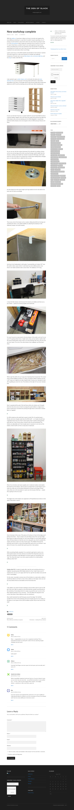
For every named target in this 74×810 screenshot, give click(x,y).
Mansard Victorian (54, 173)
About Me (9, 22)
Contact (44, 22)
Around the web (59, 132)
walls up (13, 38)
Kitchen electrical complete (56, 113)
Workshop (10, 614)
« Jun (50, 793)
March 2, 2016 (10, 34)
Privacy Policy (31, 792)
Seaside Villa (62, 179)
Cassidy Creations (61, 138)
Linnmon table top (38, 56)
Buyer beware (53, 138)
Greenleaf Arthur (61, 155)
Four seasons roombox (55, 151)
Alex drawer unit (28, 56)
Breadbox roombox (60, 136)
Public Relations (31, 778)
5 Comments (22, 34)
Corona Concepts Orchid (55, 142)
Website (9, 745)
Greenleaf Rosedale (54, 159)
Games (29, 776)
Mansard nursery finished (56, 96)
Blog (15, 22)
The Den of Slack (37, 8)
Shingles (52, 181)
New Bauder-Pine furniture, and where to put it (58, 92)
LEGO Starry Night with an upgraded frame (58, 101)
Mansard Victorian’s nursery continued (58, 105)
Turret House (53, 185)
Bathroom (53, 134)
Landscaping (57, 169)
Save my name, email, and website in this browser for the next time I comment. (27, 751)
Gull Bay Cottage (63, 163)
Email (8, 739)
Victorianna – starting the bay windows (37, 619)
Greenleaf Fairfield (54, 157)
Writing (29, 783)
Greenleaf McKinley (62, 157)
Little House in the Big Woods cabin (57, 171)
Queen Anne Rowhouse (55, 177)
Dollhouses (21, 22)
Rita (12, 690)
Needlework (63, 175)
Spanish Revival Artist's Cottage (56, 183)
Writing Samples (30, 22)
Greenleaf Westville (54, 163)
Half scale (60, 165)
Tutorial (58, 185)
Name (8, 733)
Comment (9, 720)
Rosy (52, 179)
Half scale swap (54, 167)
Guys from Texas (54, 165)
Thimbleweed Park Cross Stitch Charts (58, 49)
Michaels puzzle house (55, 175)
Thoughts (30, 781)
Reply (12, 644)
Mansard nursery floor (55, 109)
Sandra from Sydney (15, 674)
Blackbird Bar (53, 136)
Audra (12, 649)
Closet (57, 140)
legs (10, 57)
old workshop (14, 43)
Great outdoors (54, 155)
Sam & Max (56, 179)
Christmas (53, 140)
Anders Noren (60, 805)
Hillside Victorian (61, 167)
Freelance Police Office (55, 153)
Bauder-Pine (58, 134)
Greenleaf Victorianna (55, 161)
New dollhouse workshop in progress (15, 619)
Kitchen (52, 169)
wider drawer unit (22, 79)
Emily (16, 34)
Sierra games (58, 181)
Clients (38, 22)
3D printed (53, 132)
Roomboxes (63, 177)
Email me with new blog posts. (15, 754)
